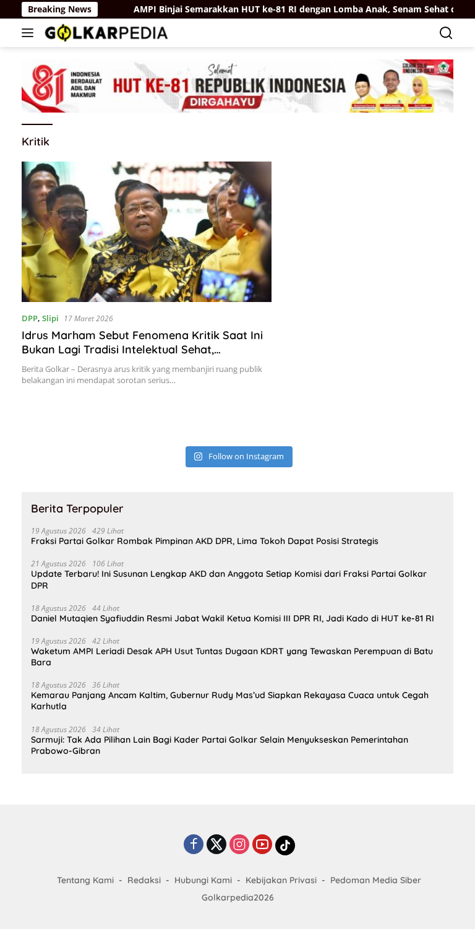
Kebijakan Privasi (281, 880)
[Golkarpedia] (104, 32)
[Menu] (30, 32)
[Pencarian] (446, 33)
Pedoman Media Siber (375, 880)
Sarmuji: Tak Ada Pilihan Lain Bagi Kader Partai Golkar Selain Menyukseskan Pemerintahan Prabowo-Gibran (219, 745)
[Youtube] (262, 845)
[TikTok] (285, 845)
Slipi (50, 318)
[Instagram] (239, 845)
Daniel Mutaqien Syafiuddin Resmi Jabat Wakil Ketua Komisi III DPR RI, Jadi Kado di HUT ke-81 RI (232, 618)
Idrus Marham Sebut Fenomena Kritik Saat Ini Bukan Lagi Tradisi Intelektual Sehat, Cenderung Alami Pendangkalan (142, 349)
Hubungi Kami (203, 880)
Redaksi (144, 880)
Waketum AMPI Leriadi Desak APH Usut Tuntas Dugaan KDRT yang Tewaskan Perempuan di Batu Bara (232, 657)
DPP (30, 318)
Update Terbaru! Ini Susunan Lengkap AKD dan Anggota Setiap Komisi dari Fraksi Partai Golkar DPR (229, 579)
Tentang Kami (85, 880)
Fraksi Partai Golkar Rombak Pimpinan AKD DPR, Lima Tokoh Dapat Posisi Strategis (205, 541)
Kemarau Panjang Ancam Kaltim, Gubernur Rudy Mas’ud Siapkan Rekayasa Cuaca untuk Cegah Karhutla (230, 700)
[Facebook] (193, 845)
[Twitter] (216, 845)
